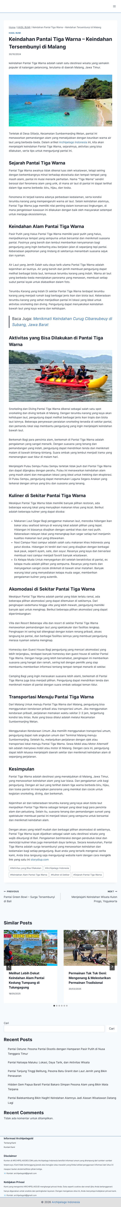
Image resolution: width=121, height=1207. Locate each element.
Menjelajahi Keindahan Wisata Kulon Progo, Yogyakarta (94, 896)
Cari (6, 1023)
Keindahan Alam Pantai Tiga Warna (28, 874)
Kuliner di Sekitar (60, 874)
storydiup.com (40, 859)
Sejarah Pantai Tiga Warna (87, 874)
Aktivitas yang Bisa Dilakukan (25, 868)
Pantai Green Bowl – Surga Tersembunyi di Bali (29, 896)
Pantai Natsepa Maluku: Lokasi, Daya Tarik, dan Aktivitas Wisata (49, 1062)
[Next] (112, 966)
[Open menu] (114, 6)
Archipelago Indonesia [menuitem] (73, 142)
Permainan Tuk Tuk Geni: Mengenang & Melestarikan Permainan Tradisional (90, 978)
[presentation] (30, 948)
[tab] (54, 1006)
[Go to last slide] (8, 966)
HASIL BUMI (15, 33)
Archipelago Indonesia (57, 868)
